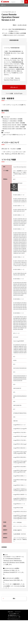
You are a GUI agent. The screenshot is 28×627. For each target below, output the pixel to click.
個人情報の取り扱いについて (14, 615)
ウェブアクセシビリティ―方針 (14, 616)
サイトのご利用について (14, 613)
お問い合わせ (10, 611)
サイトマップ (17, 611)
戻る (14, 598)
